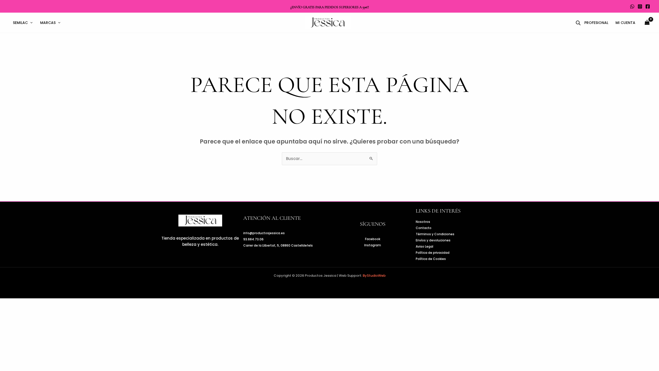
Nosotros (423, 222)
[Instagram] (640, 6)
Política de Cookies (431, 259)
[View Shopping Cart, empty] (647, 23)
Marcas (48, 22)
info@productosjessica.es (264, 233)
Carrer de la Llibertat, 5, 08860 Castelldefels (278, 245)
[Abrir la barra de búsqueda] (578, 23)
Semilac (20, 22)
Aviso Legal (424, 246)
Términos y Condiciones (435, 234)
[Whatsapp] (632, 6)
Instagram (372, 245)
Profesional (596, 22)
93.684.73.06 (253, 239)
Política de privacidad (432, 252)
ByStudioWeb (374, 275)
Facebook (372, 239)
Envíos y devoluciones (433, 240)
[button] (30, 23)
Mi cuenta (625, 22)
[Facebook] (647, 6)
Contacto (423, 228)
